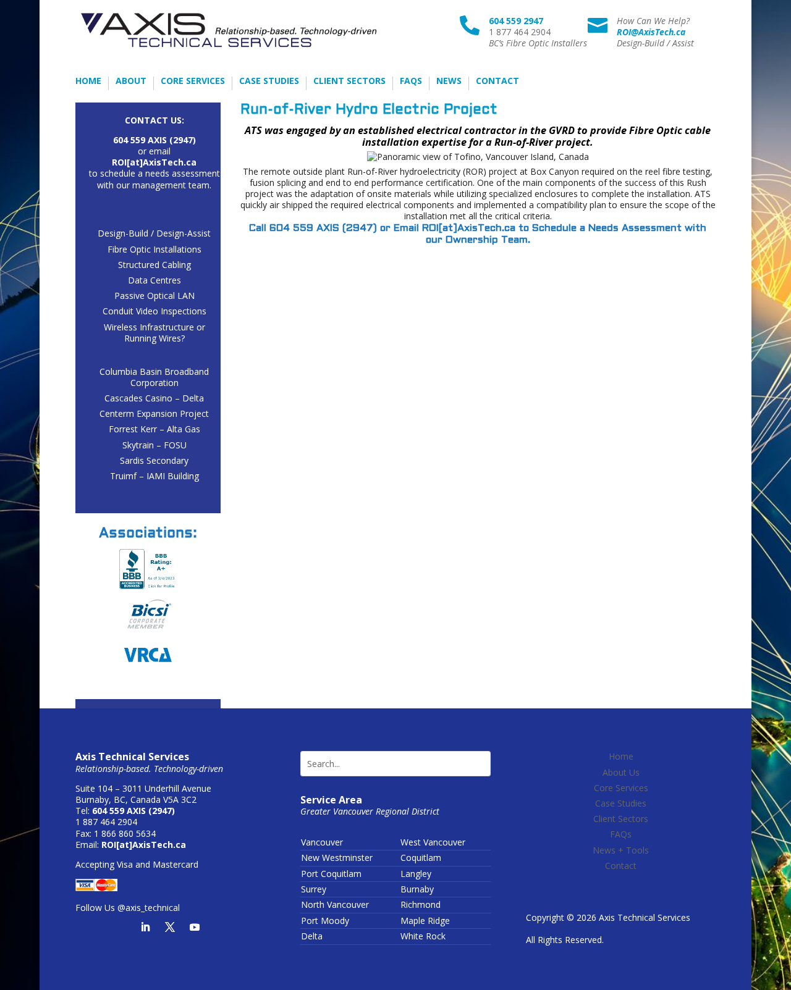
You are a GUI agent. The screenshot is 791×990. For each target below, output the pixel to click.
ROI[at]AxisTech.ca (468, 228)
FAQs (411, 81)
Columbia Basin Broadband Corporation (154, 377)
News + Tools (621, 850)
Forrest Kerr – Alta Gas (154, 429)
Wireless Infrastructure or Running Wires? (154, 332)
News (449, 81)
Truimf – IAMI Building (154, 476)
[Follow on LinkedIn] (145, 927)
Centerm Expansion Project (154, 413)
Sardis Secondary (154, 460)
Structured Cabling (154, 265)
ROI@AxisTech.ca (651, 32)
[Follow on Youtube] (195, 927)
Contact (497, 81)
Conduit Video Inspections (154, 311)
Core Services (193, 81)
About (131, 81)
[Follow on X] (170, 927)
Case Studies (269, 81)
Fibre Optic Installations (154, 249)
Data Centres (154, 280)
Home (88, 81)
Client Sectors (349, 81)
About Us (621, 772)
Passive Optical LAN (154, 295)
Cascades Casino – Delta (154, 398)
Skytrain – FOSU (154, 445)
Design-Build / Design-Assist (154, 233)
